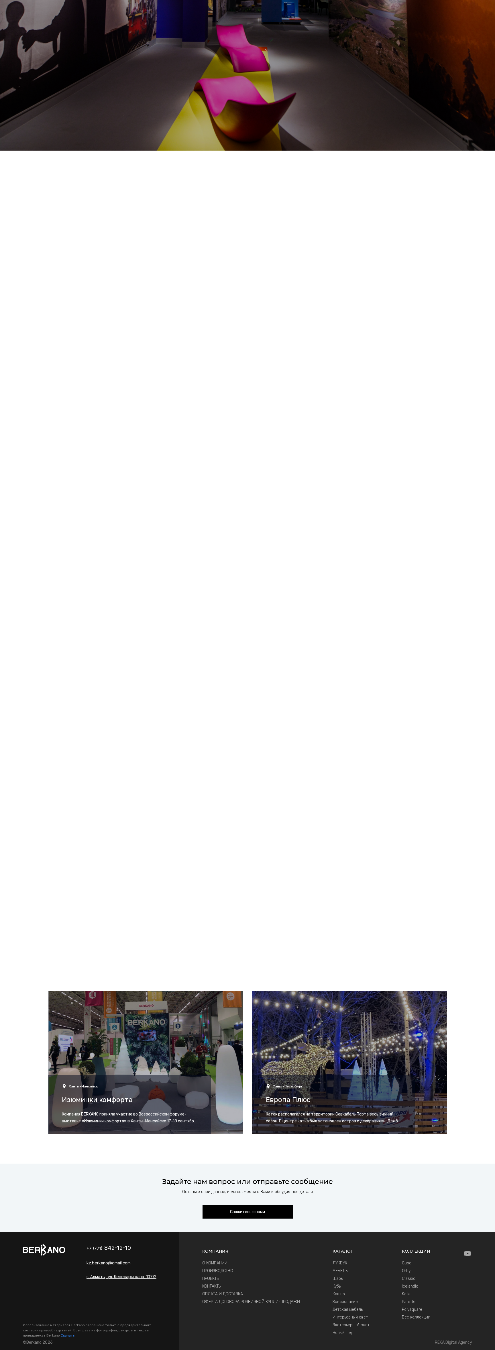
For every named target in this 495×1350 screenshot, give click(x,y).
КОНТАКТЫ (211, 1286)
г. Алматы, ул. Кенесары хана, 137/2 (121, 1276)
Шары (338, 1278)
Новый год (342, 1332)
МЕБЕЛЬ (340, 1270)
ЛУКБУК (340, 1263)
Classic (408, 1278)
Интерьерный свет (350, 1317)
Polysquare (412, 1309)
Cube (406, 1263)
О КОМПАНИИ (214, 1263)
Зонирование (345, 1301)
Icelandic (410, 1286)
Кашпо (339, 1294)
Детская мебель (348, 1309)
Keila (406, 1294)
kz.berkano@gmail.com (109, 1262)
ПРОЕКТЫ (210, 1278)
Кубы (337, 1286)
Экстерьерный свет (351, 1325)
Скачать (67, 1335)
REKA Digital (453, 1342)
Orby (406, 1270)
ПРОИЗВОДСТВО (217, 1270)
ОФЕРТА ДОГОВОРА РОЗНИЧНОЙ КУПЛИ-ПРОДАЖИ (251, 1301)
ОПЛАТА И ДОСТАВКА (222, 1294)
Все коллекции (416, 1317)
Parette (408, 1301)
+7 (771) (109, 1248)
